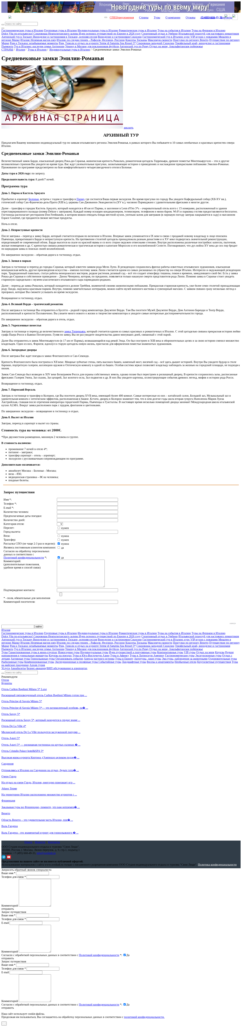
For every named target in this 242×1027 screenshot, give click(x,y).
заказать (128, 127)
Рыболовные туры (12, 661)
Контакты (226, 17)
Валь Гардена (9, 826)
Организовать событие (69, 658)
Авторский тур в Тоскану (17, 36)
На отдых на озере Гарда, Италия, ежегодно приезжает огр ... (38, 782)
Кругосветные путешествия (214, 661)
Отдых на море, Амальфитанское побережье (176, 46)
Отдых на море (205, 652)
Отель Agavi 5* (10, 738)
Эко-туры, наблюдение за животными (185, 658)
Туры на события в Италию (174, 30)
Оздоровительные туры (222, 658)
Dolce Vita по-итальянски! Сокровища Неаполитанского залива (40, 33)
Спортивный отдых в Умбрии (159, 33)
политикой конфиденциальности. (144, 1016)
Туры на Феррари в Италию (208, 30)
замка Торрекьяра (74, 331)
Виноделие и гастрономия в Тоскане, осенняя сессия (65, 36)
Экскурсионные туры (208, 655)
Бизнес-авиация (36, 668)
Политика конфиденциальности (217, 864)
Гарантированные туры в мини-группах (33, 652)
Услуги (5, 668)
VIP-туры (189, 652)
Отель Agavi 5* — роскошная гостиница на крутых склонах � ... (40, 744)
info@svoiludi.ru (46, 853)
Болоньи (34, 199)
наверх (233, 623)
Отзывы (190, 17)
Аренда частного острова (99, 658)
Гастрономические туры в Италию (22, 30)
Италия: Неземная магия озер (38, 40)
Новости (40, 842)
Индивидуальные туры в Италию (98, 30)
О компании (172, 17)
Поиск (28, 842)
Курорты (6, 683)
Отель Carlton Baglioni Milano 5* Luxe (24, 689)
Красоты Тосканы (136, 40)
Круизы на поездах (60, 655)
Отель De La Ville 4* (13, 726)
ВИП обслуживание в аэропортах (66, 668)
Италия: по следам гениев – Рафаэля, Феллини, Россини (91, 40)
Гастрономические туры (180, 655)
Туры (157, 17)
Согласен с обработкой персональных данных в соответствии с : (61, 955)
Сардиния (7, 763)
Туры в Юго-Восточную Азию (90, 655)
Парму (80, 199)
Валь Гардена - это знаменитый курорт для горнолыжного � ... (39, 832)
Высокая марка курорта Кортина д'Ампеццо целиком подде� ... (40, 757)
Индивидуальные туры (94, 652)
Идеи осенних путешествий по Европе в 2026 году (110, 33)
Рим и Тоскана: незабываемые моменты (34, 43)
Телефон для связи (13, 876)
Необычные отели (185, 661)
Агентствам (208, 17)
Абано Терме (9, 788)
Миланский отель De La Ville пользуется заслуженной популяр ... (40, 732)
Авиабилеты (18, 668)
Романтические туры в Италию (138, 30)
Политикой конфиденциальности (24, 557)
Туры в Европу (124, 658)
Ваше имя (8, 873)
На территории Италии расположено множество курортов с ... (39, 794)
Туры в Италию (37, 49)
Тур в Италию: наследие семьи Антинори (39, 46)
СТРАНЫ (7, 49)
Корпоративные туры (170, 652)
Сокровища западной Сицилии (155, 43)
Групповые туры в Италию (60, 30)
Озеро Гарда (8, 776)
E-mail (5, 922)
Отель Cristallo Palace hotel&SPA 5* (22, 750)
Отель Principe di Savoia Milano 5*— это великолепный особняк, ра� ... (44, 707)
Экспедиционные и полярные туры (77, 661)
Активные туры (20, 658)
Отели (5, 679)
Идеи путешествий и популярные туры (132, 652)
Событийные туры (110, 661)
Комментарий (9, 905)
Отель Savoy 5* (10, 714)
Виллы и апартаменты (160, 661)
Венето (5, 813)
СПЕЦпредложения (122, 17)
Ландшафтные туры (134, 661)
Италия (20, 49)
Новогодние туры (69, 652)
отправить (7, 1007)
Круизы (219, 652)
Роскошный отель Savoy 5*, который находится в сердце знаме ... (40, 720)
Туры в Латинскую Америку (147, 655)
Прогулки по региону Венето (191, 40)
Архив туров (37, 665)
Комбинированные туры (39, 661)
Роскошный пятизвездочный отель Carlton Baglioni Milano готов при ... (44, 695)
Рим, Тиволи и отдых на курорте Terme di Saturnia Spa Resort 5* (97, 43)
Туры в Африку (119, 655)
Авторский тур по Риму (134, 46)
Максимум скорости (160, 40)
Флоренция (8, 800)
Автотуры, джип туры (147, 658)
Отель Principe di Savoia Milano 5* (21, 701)
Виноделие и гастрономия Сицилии (120, 36)
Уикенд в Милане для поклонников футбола (92, 46)
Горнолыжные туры (43, 658)
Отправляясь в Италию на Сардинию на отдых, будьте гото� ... (40, 770)
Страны (143, 17)
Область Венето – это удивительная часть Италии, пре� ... (37, 819)
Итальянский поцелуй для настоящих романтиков (208, 33)
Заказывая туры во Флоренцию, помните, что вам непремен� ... (40, 807)
